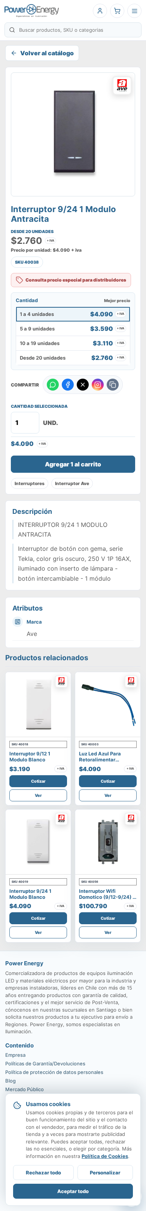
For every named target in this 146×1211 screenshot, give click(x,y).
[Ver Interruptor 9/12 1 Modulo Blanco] (38, 704)
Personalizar (105, 1173)
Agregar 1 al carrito (73, 464)
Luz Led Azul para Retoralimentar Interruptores (100, 760)
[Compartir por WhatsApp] (53, 385)
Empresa (15, 1055)
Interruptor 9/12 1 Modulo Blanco (29, 757)
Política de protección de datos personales (54, 1072)
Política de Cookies (105, 1156)
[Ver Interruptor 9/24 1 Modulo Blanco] (38, 842)
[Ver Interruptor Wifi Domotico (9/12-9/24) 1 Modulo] (107, 842)
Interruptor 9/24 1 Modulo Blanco (30, 894)
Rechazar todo (43, 1173)
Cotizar (38, 781)
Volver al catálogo (47, 53)
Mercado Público (24, 1089)
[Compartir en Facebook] (68, 385)
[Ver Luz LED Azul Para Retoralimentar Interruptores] (107, 704)
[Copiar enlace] (113, 385)
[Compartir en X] (83, 385)
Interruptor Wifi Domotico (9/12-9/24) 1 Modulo (107, 897)
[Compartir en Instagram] (98, 385)
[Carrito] (117, 11)
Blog (10, 1081)
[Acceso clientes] (100, 11)
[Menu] (134, 11)
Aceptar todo (73, 1191)
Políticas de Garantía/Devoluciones (45, 1063)
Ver (38, 795)
